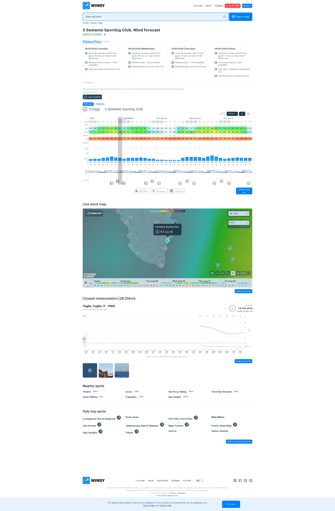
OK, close (231, 504)
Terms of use (172, 495)
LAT (86, 173)
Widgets (219, 6)
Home (86, 23)
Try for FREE (234, 6)
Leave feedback (94, 97)
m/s (97, 109)
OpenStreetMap (239, 277)
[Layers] (212, 273)
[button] (105, 34)
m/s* (86, 132)
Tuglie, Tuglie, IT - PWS (99, 306)
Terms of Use (165, 506)
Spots (209, 6)
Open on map (242, 17)
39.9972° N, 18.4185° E (92, 34)
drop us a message (177, 493)
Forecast (88, 104)
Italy (101, 23)
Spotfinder (162, 481)
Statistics (100, 104)
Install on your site (244, 190)
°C (87, 139)
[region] (167, 243)
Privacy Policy (162, 495)
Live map (197, 6)
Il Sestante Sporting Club (124, 109)
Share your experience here (239, 441)
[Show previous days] (90, 283)
